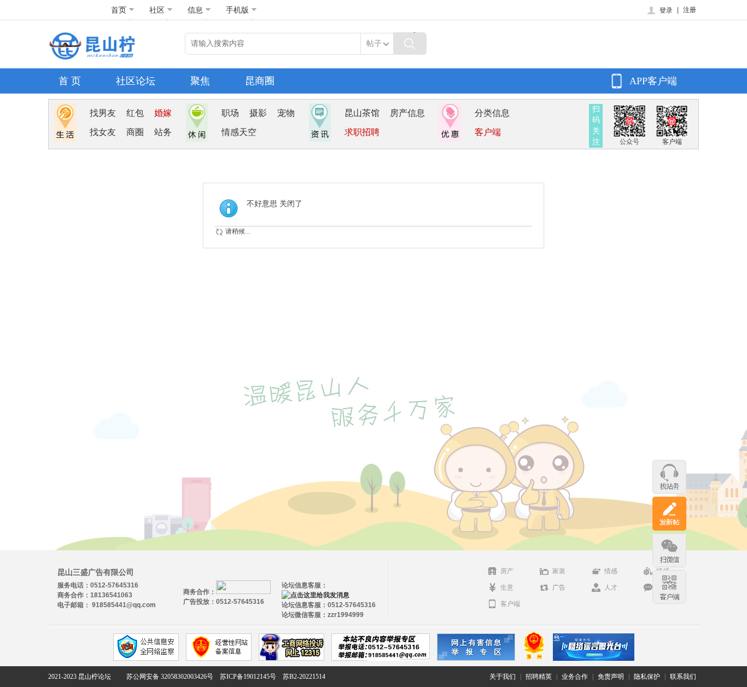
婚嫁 (163, 113)
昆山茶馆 (362, 113)
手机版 (237, 9)
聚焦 (200, 80)
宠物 (286, 113)
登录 (666, 10)
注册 (689, 10)
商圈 (135, 132)
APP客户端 (653, 80)
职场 (230, 113)
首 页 (70, 80)
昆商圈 (260, 80)
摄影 (258, 113)
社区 (157, 9)
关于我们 (502, 676)
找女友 (103, 132)
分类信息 (492, 113)
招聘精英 (539, 676)
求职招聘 (362, 132)
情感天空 (238, 132)
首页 (118, 9)
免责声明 (611, 676)
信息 (195, 9)
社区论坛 (135, 80)
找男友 (103, 113)
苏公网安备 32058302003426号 (169, 676)
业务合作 (575, 676)
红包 (135, 113)
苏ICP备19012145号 (248, 676)
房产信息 (407, 113)
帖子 (374, 43)
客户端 (488, 132)
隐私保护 (647, 676)
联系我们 (683, 676)
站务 (163, 132)
